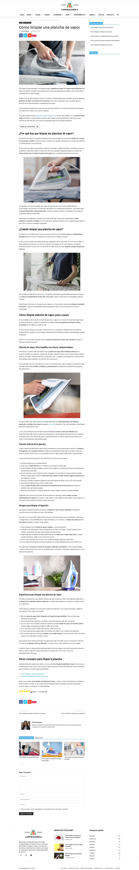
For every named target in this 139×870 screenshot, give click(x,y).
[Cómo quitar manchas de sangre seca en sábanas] (59, 838)
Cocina (37, 15)
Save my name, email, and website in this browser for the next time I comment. (44, 809)
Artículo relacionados (26, 738)
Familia (91, 15)
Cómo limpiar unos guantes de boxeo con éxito (104, 36)
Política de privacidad (86, 868)
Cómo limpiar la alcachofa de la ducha (101, 27)
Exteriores (57, 15)
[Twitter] (31, 855)
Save (35, 35)
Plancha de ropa (33, 20)
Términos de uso (98, 868)
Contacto (110, 15)
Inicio (22, 15)
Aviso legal (64, 868)
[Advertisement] (103, 68)
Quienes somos (109, 868)
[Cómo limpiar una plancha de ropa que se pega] (52, 749)
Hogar (47, 15)
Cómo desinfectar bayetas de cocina (101, 45)
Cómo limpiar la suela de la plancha (29, 757)
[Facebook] (21, 855)
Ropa (67, 15)
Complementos (79, 15)
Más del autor (39, 738)
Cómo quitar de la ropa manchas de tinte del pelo (105, 40)
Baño (29, 15)
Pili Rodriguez (25, 31)
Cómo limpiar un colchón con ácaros (101, 32)
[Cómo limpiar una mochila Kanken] (59, 856)
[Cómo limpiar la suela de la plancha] (29, 749)
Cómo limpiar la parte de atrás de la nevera (32, 713)
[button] (117, 15)
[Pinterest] (26, 855)
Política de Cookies (74, 868)
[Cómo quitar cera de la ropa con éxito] (59, 847)
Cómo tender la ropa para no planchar (73, 713)
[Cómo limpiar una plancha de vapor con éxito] (74, 749)
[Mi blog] (69, 6)
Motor (101, 15)
